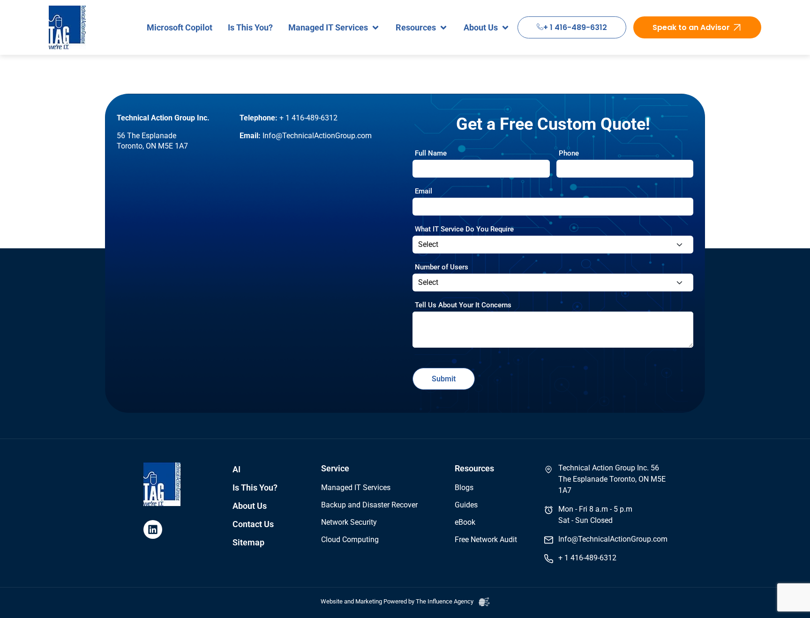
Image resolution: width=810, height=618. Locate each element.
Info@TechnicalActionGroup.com (317, 135)
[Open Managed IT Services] (375, 27)
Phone (569, 153)
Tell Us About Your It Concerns (463, 305)
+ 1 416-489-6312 (575, 27)
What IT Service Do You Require (464, 229)
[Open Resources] (443, 27)
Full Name (431, 153)
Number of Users (441, 267)
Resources (474, 468)
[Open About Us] (505, 27)
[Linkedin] (152, 529)
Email (423, 191)
